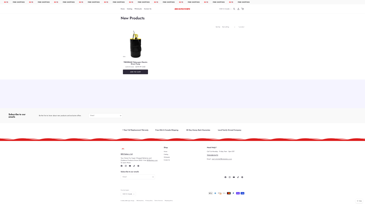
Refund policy (140, 200)
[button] (234, 9)
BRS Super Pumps (129, 200)
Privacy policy (149, 200)
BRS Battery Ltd (127, 154)
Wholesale (167, 157)
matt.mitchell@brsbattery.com (222, 159)
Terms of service (159, 200)
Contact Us (167, 160)
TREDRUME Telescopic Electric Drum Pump (135, 63)
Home (165, 151)
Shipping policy (169, 200)
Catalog (166, 154)
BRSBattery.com (152, 160)
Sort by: (218, 27)
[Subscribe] (120, 115)
